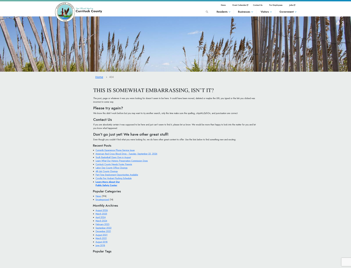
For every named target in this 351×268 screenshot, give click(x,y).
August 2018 (101, 241)
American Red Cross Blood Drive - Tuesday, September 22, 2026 (126, 153)
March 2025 (101, 213)
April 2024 (101, 217)
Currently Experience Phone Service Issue (115, 150)
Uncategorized (102, 199)
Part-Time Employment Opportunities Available (117, 174)
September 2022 (103, 227)
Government (286, 12)
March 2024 (101, 220)
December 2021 (103, 231)
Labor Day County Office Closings (112, 167)
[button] (207, 11)
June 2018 (100, 245)
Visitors (265, 12)
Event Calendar (239, 5)
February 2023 (102, 224)
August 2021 (101, 234)
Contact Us (257, 5)
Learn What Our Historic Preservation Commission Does (122, 160)
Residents (222, 12)
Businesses (244, 12)
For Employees (275, 5)
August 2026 (102, 210)
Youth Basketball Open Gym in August (113, 157)
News (223, 5)
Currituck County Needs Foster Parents (114, 164)
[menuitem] (223, 5)
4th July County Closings (107, 171)
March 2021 (101, 238)
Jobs (291, 5)
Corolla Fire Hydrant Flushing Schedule (114, 178)
